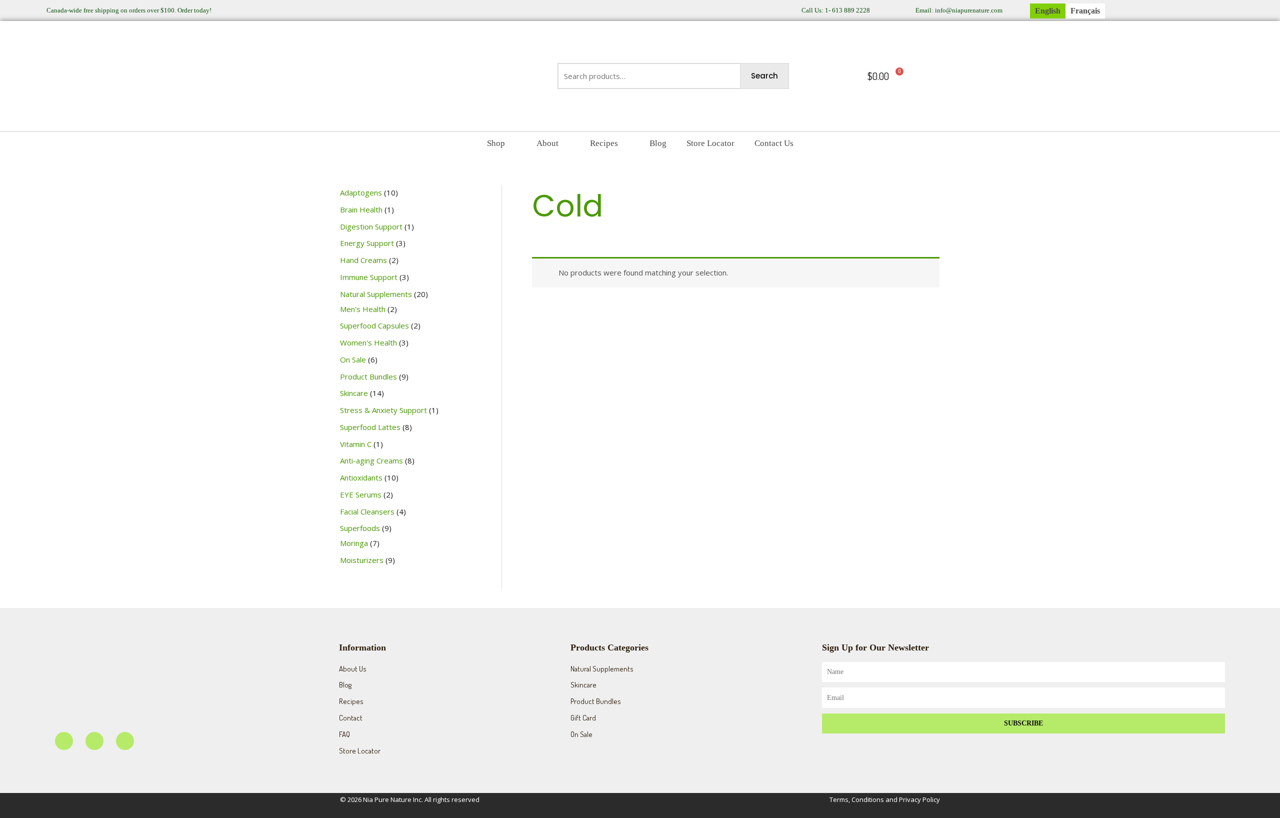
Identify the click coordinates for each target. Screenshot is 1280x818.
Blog (658, 143)
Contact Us (774, 143)
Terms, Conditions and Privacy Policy (885, 799)
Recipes (604, 143)
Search (764, 75)
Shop (496, 143)
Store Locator (710, 143)
